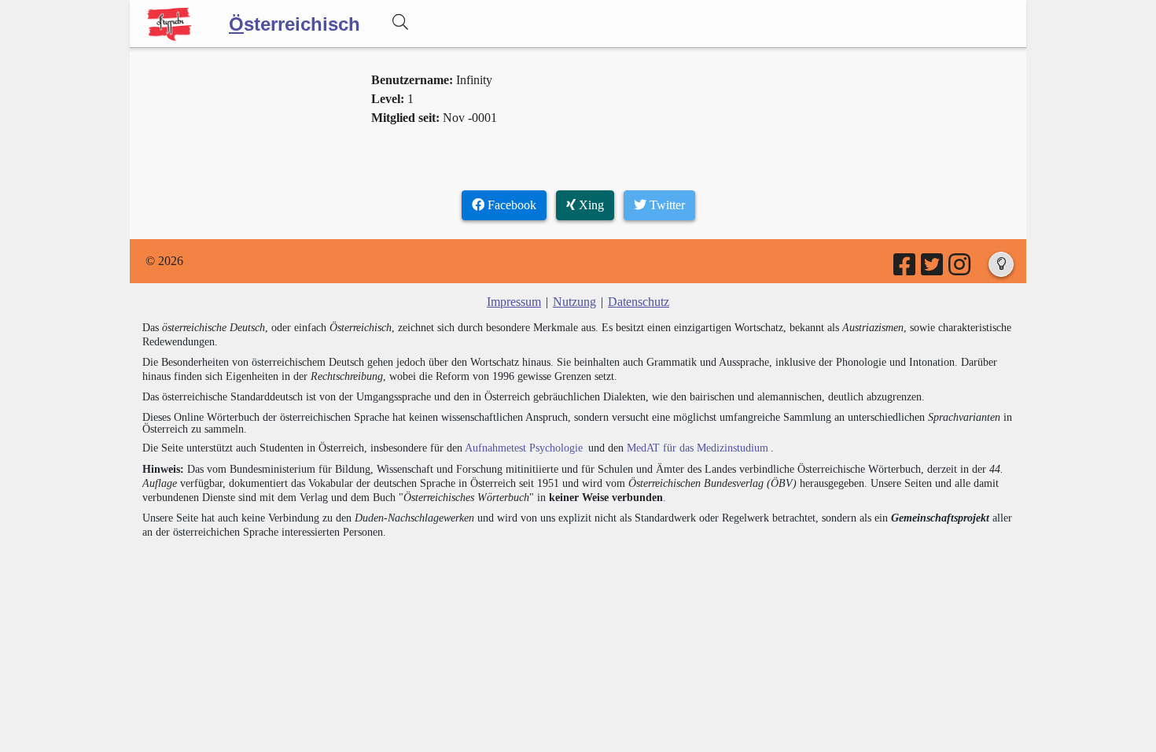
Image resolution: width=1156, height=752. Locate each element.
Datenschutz (638, 301)
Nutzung (574, 301)
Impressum (514, 301)
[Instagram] (960, 269)
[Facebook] (905, 269)
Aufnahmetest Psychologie (524, 448)
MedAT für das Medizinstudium (697, 448)
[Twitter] (933, 269)
